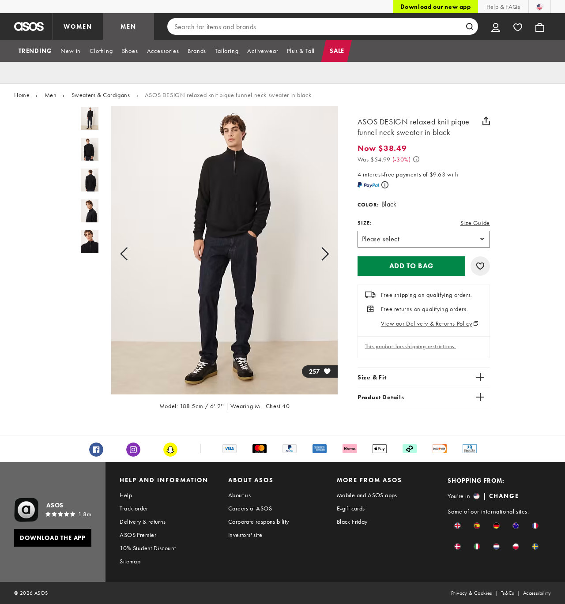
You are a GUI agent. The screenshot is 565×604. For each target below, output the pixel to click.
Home (22, 95)
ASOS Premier (138, 535)
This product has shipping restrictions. (410, 346)
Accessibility (537, 592)
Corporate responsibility (258, 521)
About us (239, 495)
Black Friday (352, 521)
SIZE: (365, 222)
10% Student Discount (148, 548)
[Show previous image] (134, 254)
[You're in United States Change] (539, 6)
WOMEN (78, 26)
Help (126, 495)
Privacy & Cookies (471, 592)
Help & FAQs (503, 7)
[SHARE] (486, 121)
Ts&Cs (507, 592)
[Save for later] (480, 266)
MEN (128, 26)
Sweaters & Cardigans (101, 95)
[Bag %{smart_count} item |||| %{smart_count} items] (540, 26)
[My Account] (496, 26)
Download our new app (435, 7)
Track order (134, 508)
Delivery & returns (143, 521)
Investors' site (245, 535)
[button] (411, 266)
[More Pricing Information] (416, 159)
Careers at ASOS (250, 508)
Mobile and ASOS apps (367, 495)
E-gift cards (351, 508)
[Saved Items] (518, 26)
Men (51, 95)
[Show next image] (315, 254)
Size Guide (475, 223)
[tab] (35, 51)
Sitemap (130, 561)
